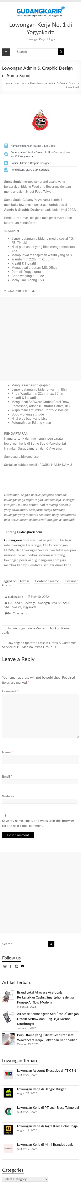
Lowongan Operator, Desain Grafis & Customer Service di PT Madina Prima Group (39, 645)
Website (8, 796)
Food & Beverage (24, 603)
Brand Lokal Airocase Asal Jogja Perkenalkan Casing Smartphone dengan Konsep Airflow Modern (46, 997)
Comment (10, 691)
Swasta (16, 607)
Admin (24, 581)
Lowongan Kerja (47, 603)
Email (7, 776)
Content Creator (47, 581)
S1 (60, 603)
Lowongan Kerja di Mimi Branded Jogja (45, 1144)
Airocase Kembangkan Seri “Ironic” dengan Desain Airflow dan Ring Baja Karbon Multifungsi (48, 1019)
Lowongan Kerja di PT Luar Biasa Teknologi (48, 1107)
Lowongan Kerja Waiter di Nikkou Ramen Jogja (36, 630)
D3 (10, 603)
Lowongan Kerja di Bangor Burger (41, 1089)
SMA (66, 603)
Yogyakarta (29, 607)
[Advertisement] (40, 339)
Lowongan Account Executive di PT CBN (46, 1070)
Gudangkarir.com (29, 532)
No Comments (17, 613)
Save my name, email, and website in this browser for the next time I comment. (38, 823)
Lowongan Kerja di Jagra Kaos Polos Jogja (47, 1126)
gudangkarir (15, 597)
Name (7, 752)
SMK (7, 607)
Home (24, 83)
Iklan (32, 83)
